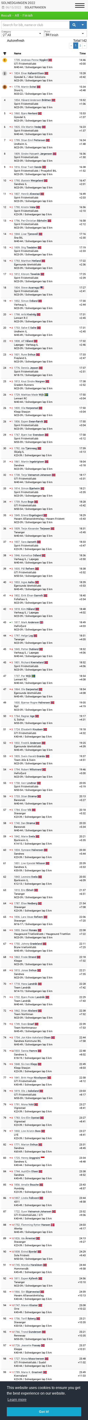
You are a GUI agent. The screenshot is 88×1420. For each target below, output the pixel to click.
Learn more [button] (17, 1400)
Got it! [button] (44, 1411)
